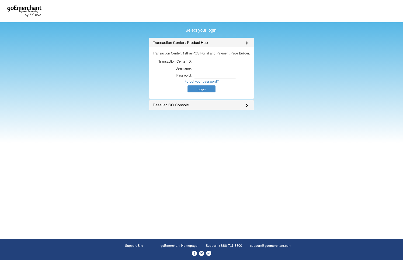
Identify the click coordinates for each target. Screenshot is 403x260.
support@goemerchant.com (270, 245)
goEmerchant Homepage (179, 245)
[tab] (201, 42)
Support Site (134, 245)
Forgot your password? (201, 81)
